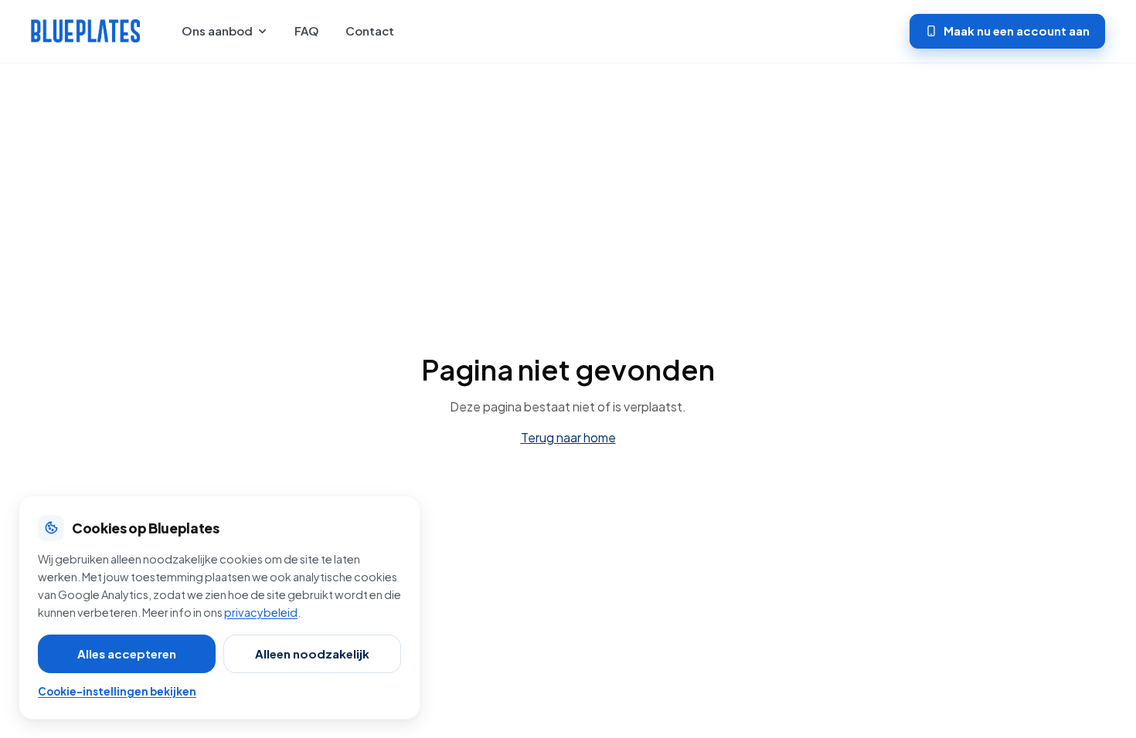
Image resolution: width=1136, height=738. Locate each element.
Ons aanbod (217, 30)
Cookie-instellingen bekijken (117, 691)
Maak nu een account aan (1017, 30)
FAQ (306, 30)
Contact (369, 30)
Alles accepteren (126, 653)
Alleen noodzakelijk (312, 653)
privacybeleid (261, 612)
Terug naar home (568, 437)
